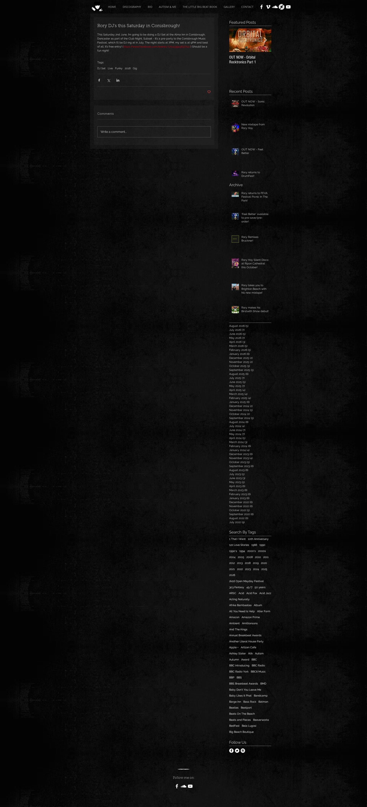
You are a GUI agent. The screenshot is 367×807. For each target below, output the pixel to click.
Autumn (234, 659)
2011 (266, 557)
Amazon (234, 617)
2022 (240, 569)
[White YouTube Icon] (288, 7)
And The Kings (238, 629)
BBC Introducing (239, 665)
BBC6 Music (258, 671)
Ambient (234, 623)
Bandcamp (261, 695)
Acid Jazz (265, 593)
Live (110, 68)
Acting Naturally (239, 599)
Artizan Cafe (248, 647)
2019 (256, 563)
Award (245, 659)
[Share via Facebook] (99, 80)
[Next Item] (265, 40)
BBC (254, 659)
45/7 (249, 587)
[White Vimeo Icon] (268, 7)
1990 (262, 544)
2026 (232, 575)
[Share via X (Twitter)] (108, 80)
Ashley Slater (237, 653)
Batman (263, 701)
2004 (232, 557)
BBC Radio (258, 665)
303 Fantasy (236, 587)
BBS (239, 677)
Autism (259, 653)
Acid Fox (251, 593)
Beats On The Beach (242, 713)
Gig (135, 68)
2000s (262, 550)
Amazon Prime (251, 617)
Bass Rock (249, 701)
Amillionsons (250, 623)
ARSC (232, 593)
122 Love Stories (239, 544)
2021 (232, 569)
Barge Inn (235, 701)
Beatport (246, 707)
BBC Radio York (238, 671)
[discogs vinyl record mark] (281, 7)
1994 (242, 550)
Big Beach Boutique (241, 731)
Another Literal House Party (246, 641)
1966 (254, 544)
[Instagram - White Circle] (243, 750)
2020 (264, 563)
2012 (232, 563)
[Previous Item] (235, 40)
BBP (231, 677)
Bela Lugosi (249, 725)
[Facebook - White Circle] (231, 750)
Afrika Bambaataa (240, 605)
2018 (128, 68)
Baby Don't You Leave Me (245, 689)
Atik (250, 653)
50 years (260, 587)
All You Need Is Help (242, 611)
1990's (233, 550)
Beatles (234, 707)
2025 (264, 569)
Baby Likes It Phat (240, 695)
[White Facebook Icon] (261, 7)
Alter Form (263, 611)
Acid (241, 593)
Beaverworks (261, 719)
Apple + (234, 647)
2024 (256, 569)
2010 (258, 557)
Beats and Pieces (240, 719)
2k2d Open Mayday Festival (246, 581)
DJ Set (101, 68)
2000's (251, 550)
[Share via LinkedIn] (118, 80)
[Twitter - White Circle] (237, 750)
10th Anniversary (258, 538)
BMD (263, 683)
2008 (249, 557)
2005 (241, 557)
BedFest (234, 725)
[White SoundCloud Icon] (275, 7)
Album (258, 605)
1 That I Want (237, 538)
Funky (119, 68)
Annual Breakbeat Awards (245, 635)
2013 (240, 563)
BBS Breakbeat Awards (243, 683)
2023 (248, 569)
